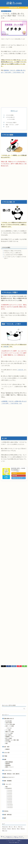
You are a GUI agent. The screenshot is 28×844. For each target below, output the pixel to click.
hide (16, 111)
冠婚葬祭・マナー (10, 736)
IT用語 (5, 756)
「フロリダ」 (6, 346)
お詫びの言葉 (9, 722)
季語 (7, 786)
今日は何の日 (9, 788)
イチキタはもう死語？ (11, 122)
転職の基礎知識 (9, 762)
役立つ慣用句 (9, 735)
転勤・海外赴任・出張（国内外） (12, 773)
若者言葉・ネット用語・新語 (6, 11)
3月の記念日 (9, 793)
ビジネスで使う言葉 (10, 724)
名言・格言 (6, 746)
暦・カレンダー (8, 784)
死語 (7, 743)
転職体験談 (8, 765)
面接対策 (8, 763)
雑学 (5, 818)
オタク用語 (8, 741)
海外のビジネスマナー (9, 777)
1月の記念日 (9, 790)
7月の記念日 (9, 799)
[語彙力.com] (14, 5)
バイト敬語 (8, 729)
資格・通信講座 (8, 780)
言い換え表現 (9, 721)
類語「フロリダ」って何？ (12, 124)
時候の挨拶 (9, 728)
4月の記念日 (9, 795)
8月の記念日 (9, 801)
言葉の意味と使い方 (9, 718)
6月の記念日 (9, 798)
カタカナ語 (6, 752)
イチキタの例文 (11, 119)
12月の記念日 (10, 807)
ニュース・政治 (9, 733)
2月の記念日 (9, 791)
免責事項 (18, 840)
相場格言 (8, 749)
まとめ (7, 126)
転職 (5, 759)
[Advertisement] (14, 90)
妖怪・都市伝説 (8, 814)
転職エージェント (10, 767)
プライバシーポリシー (11, 840)
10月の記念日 (10, 804)
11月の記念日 (10, 805)
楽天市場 (14, 475)
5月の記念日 (9, 796)
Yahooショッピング (17, 478)
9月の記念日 (9, 802)
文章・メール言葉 (10, 726)
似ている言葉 (9, 738)
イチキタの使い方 (10, 117)
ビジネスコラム (8, 770)
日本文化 (6, 811)
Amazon (14, 473)
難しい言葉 (5, 830)
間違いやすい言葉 (10, 731)
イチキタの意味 (9, 115)
